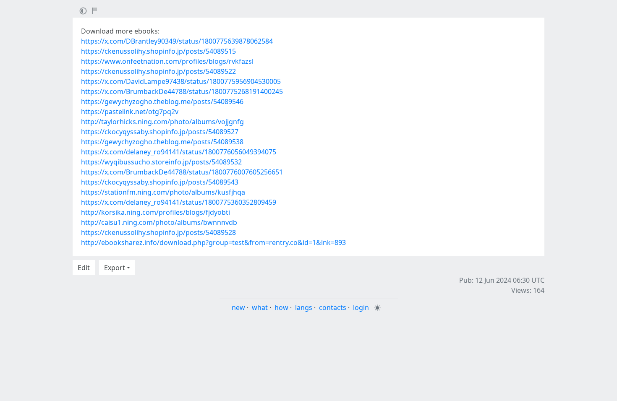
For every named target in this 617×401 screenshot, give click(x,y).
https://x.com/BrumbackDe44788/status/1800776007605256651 (182, 172)
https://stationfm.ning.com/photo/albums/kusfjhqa (163, 192)
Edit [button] (84, 267)
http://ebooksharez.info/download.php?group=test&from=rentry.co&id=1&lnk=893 (213, 242)
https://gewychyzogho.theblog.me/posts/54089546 (162, 101)
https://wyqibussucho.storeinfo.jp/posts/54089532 (161, 162)
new (238, 307)
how (281, 307)
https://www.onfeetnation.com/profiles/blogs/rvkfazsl (167, 61)
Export (114, 267)
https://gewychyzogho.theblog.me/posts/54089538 (162, 141)
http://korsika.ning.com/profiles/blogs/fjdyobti (155, 212)
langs (303, 307)
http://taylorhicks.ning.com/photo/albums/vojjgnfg (162, 121)
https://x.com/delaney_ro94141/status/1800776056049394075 (178, 151)
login (361, 307)
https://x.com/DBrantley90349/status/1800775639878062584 (177, 41)
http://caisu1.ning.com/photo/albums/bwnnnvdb (159, 222)
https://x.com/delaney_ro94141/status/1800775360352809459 (178, 202)
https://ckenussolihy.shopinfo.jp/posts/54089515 (158, 51)
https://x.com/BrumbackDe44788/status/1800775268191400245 (182, 91)
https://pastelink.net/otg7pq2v (129, 111)
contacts (332, 307)
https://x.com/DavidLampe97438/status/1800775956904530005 (181, 81)
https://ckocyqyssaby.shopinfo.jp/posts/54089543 (159, 182)
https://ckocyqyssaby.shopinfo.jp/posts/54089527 (159, 131)
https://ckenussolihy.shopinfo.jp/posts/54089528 (158, 232)
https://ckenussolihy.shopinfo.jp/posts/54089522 (158, 71)
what (260, 307)
